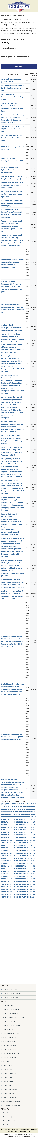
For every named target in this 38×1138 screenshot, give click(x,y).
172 (25, 832)
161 (28, 830)
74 (8, 814)
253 (16, 850)
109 (16, 819)
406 (8, 884)
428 (2, 889)
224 (2, 845)
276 (14, 856)
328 (25, 866)
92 (10, 817)
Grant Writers (7, 1077)
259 (34, 850)
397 (16, 881)
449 (28, 892)
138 (31, 825)
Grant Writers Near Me (10, 1073)
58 (10, 812)
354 (31, 871)
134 (19, 825)
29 (20, 806)
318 (31, 863)
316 (25, 863)
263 (11, 853)
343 (34, 868)
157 (16, 830)
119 (11, 822)
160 (25, 830)
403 (34, 881)
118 (8, 822)
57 (8, 812)
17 (31, 804)
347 (11, 871)
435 (22, 889)
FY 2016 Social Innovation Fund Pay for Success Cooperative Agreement (12, 194)
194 (19, 837)
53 (34, 809)
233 (28, 845)
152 (2, 830)
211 (34, 840)
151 (34, 827)
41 (10, 809)
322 (8, 866)
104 (2, 819)
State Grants (7, 1113)
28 (18, 806)
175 (34, 832)
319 (34, 863)
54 (2, 812)
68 (30, 812)
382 (8, 879)
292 (25, 858)
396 (14, 881)
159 (22, 830)
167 (11, 832)
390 (31, 879)
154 (8, 830)
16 (29, 804)
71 (2, 814)
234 (31, 845)
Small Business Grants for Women (14, 1017)
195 (22, 837)
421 (16, 887)
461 (28, 894)
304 (25, 861)
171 (22, 832)
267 (22, 853)
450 (31, 892)
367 (34, 874)
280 (25, 856)
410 (19, 884)
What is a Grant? (8, 1005)
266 (19, 853)
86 (32, 814)
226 (8, 845)
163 (34, 830)
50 (28, 809)
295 (34, 858)
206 (19, 840)
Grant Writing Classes (10, 1089)
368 (2, 876)
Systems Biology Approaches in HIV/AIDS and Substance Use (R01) (12, 129)
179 (11, 835)
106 (8, 819)
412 (25, 884)
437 (28, 889)
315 (22, 863)
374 (19, 876)
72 (4, 814)
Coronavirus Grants (9, 1045)
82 (24, 814)
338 (19, 868)
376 (25, 876)
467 (11, 897)
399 (22, 881)
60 (14, 812)
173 (28, 832)
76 (12, 814)
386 (19, 879)
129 (5, 825)
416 (2, 887)
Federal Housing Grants (10, 1057)
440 (2, 892)
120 (14, 822)
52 (32, 809)
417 (5, 887)
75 (10, 814)
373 (16, 876)
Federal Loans (7, 1069)
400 (25, 881)
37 (2, 809)
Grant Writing (7, 1085)
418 (8, 887)
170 (19, 832)
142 (8, 827)
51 (30, 809)
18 (33, 804)
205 (16, 840)
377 (28, 876)
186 (31, 835)
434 (19, 889)
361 (16, 874)
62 (18, 812)
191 (11, 837)
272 (2, 856)
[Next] (32, 897)
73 (6, 814)
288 (14, 858)
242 (19, 848)
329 (28, 866)
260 (2, 853)
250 (8, 850)
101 (29, 817)
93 (12, 817)
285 (5, 858)
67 (28, 812)
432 (14, 889)
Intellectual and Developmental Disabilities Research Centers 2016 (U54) (11, 327)
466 (8, 897)
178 (8, 835)
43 (14, 809)
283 (34, 856)
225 (5, 845)
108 (14, 819)
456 (14, 894)
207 (22, 840)
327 (22, 866)
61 (16, 812)
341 (28, 868)
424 (25, 887)
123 (22, 822)
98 (22, 817)
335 (11, 868)
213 (5, 843)
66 (26, 812)
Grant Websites (8, 1125)
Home (2, 1129)
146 (19, 827)
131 (11, 825)
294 (31, 858)
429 (5, 889)
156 (14, 830)
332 (2, 868)
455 (11, 894)
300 (14, 861)
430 (8, 889)
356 (2, 874)
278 (19, 856)
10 (17, 804)
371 (11, 876)
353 (28, 871)
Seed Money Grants (9, 1041)
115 (34, 819)
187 (34, 835)
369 (5, 876)
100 (26, 817)
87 (34, 814)
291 (22, 858)
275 (11, 856)
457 (16, 894)
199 (34, 837)
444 (14, 892)
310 (8, 863)
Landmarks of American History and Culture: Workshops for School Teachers (12, 185)
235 (34, 845)
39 (6, 809)
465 (5, 897)
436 (25, 889)
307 (34, 861)
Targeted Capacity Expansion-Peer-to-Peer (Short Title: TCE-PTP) (12, 137)
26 (14, 806)
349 (16, 871)
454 (8, 894)
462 (31, 894)
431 (11, 889)
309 (5, 863)
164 (2, 832)
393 (5, 881)
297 (5, 861)
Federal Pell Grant (8, 1029)
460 (25, 894)
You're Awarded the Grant (11, 1105)
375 (22, 876)
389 (28, 879)
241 (16, 848)
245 (28, 848)
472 (25, 897)
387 (22, 879)
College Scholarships (9, 1121)
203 (11, 840)
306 (31, 861)
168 (14, 832)
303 (22, 861)
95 (16, 817)
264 (14, 853)
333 (5, 868)
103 (35, 817)
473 (28, 897)
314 (19, 863)
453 (5, 894)
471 (22, 897)
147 (22, 827)
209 (28, 840)
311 (11, 863)
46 (20, 809)
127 (34, 822)
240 (14, 848)
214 (8, 843)
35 (32, 806)
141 (5, 827)
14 (25, 804)
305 (28, 861)
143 (11, 827)
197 (28, 837)
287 (11, 858)
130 (8, 825)
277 (16, 856)
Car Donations (7, 1065)
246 (31, 848)
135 (22, 825)
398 (19, 881)
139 (34, 825)
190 (8, 837)
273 (5, 856)
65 (24, 812)
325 (16, 866)
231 (22, 845)
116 (2, 822)
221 (28, 843)
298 (8, 861)
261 (5, 853)
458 (19, 894)
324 (14, 866)
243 (22, 848)
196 (25, 837)
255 (22, 850)
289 (16, 858)
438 (31, 889)
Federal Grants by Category (12, 993)
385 (16, 879)
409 (16, 884)
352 (25, 871)
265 (16, 853)
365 (28, 874)
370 (8, 876)
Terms (28, 1131)
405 (5, 884)
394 (8, 881)
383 (11, 879)
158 (19, 830)
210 (31, 840)
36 (34, 806)
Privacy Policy (22, 1131)
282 (31, 856)
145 (16, 827)
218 (19, 843)
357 (5, 874)
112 (25, 819)
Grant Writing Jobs (8, 1093)
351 (22, 871)
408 (14, 884)
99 (24, 817)
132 (14, 825)
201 (5, 840)
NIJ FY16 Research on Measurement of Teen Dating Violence (12, 97)
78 (16, 814)
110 (19, 819)
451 (34, 892)
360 (14, 874)
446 (19, 892)
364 (25, 874)
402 (31, 881)
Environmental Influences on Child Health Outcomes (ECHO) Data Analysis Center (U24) (12, 736)
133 (16, 825)
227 (11, 845)
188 (2, 837)
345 (5, 871)
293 (28, 858)
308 (2, 863)
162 (31, 830)
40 (8, 809)
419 (11, 887)
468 (14, 897)
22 (6, 806)
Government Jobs (8, 1117)
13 (23, 804)
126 (31, 822)
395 (11, 881)
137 (28, 825)
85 (30, 814)
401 (28, 881)
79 (18, 814)
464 (2, 897)
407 (11, 884)
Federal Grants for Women (11, 1009)
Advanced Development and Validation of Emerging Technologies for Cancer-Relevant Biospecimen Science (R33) (12, 226)
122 (19, 822)
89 (4, 817)
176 (2, 835)
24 (10, 806)
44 (16, 809)
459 (22, 894)
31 (24, 806)
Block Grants (7, 1061)
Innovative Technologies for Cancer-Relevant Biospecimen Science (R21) (12, 203)
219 (22, 843)
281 (28, 856)
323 (11, 866)
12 (21, 804)
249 (5, 850)
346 (8, 871)
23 (8, 806)
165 (5, 832)
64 (22, 812)
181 (16, 835)
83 (26, 814)
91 (8, 817)
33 (28, 806)
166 (8, 832)
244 (25, 848)
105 (5, 819)
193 (16, 837)
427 (34, 887)
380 (2, 879)
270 (31, 853)
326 (19, 866)
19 (35, 804)
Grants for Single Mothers (11, 1013)
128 (2, 825)
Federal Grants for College (11, 1025)
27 (16, 806)
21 (4, 806)
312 (14, 863)
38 (4, 809)
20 (2, 806)
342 (31, 868)
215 (11, 843)
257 (28, 850)
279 (22, 856)
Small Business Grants (10, 1037)
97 (20, 817)
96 (18, 817)
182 (19, 835)
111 (22, 819)
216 (14, 843)
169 (16, 832)
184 (25, 835)
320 (2, 866)
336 (14, 868)
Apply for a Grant (8, 1081)
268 (25, 853)
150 (31, 827)
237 (5, 848)
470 (19, 897)
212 (2, 843)
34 (30, 806)
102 (32, 817)
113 (28, 819)
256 (25, 850)
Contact (14, 1131)
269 (28, 853)
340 (25, 868)
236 (2, 848)
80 (20, 814)
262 (8, 853)
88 (2, 817)
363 (22, 874)
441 (5, 892)
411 (22, 884)
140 (2, 827)
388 (25, 879)
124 (25, 822)
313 (16, 863)
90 (6, 817)
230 (19, 845)
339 (22, 868)
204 (14, 840)
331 (34, 866)
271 (34, 853)
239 (11, 848)
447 (22, 892)
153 (5, 830)
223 (34, 843)
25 (12, 806)
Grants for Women (24, 1129)
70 (34, 812)
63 (20, 812)
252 (14, 850)
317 (28, 863)
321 (5, 866)
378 (31, 876)
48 (24, 809)
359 (11, 874)
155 (11, 830)
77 (14, 814)
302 (19, 861)
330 (31, 866)
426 (31, 887)
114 (31, 819)
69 (32, 812)
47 (22, 809)
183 (22, 835)
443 (11, 892)
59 (12, 812)
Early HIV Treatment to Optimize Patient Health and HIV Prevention (11, 169)
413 (28, 884)
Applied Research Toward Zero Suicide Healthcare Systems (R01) (12, 88)
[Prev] (3, 804)
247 (34, 848)
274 (8, 856)
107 (11, 819)
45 (18, 809)
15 (27, 804)
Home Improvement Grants (11, 1053)
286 (8, 858)
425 (28, 887)
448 (25, 892)
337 (16, 868)
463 (34, 894)
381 (5, 879)
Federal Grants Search (10, 990)
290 (19, 858)
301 (16, 861)
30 (22, 806)
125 (28, 822)
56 (6, 812)
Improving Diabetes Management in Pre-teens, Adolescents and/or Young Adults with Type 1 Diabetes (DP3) (11, 286)
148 (25, 827)
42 (12, 809)
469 (16, 897)
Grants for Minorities (9, 1021)
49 (26, 809)
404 (2, 884)
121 (16, 822)
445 (16, 892)
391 (34, 879)
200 (2, 840)
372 (14, 876)
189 (5, 837)
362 (19, 874)
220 (25, 843)
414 (31, 884)
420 (14, 887)
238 (8, 848)
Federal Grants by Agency (11, 997)
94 (14, 817)
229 (16, 845)
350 (19, 871)
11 (19, 804)
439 (34, 889)
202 (8, 840)
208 (25, 840)
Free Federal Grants (9, 1097)
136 (25, 825)
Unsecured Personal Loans (11, 1101)
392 (2, 881)
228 (14, 845)
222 (31, 843)
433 (16, 889)
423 (22, 887)
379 (34, 876)
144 (14, 827)
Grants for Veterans (9, 1049)
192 (14, 837)
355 (34, 871)
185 (28, 835)
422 (19, 887)
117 (5, 822)
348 (14, 871)
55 (4, 812)
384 (14, 879)
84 (28, 814)
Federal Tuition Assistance (11, 1033)
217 (16, 843)
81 (22, 814)
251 (11, 850)
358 (8, 874)
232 (25, 845)
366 (31, 874)
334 (8, 868)
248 (2, 850)
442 (8, 892)
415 (34, 884)
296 (2, 861)
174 (31, 832)
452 (2, 894)
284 (2, 858)
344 (2, 871)
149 (28, 827)
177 (5, 835)
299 (11, 861)
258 (31, 850)
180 (14, 835)
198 (31, 837)
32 (26, 806)
